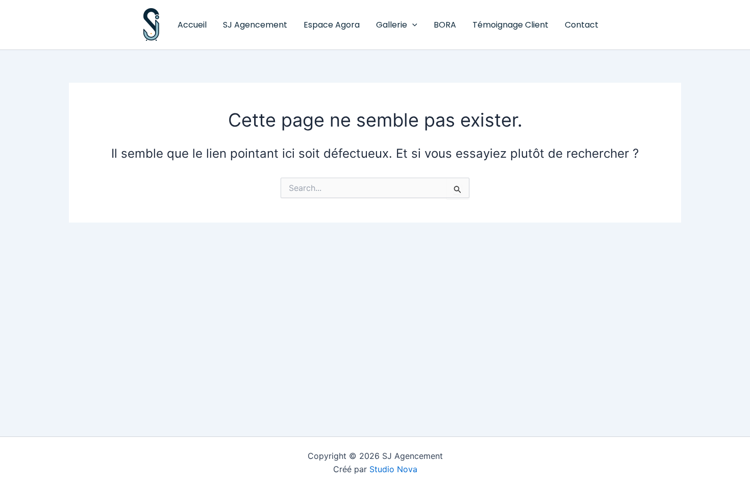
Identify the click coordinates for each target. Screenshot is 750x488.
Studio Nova (393, 469)
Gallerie (391, 25)
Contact (581, 25)
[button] (412, 25)
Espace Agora (332, 25)
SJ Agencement (255, 25)
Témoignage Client (510, 25)
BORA (445, 25)
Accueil (192, 25)
